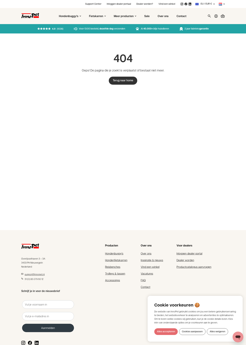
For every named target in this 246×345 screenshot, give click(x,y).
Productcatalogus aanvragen (194, 267)
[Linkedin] (190, 4)
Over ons (146, 253)
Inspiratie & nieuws (152, 260)
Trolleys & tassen (115, 273)
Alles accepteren (166, 331)
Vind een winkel (166, 4)
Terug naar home (123, 80)
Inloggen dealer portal (189, 253)
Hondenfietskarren (116, 260)
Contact (145, 287)
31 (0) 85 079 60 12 (34, 278)
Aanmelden (48, 328)
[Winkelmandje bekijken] (221, 16)
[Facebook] (186, 4)
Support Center (93, 4)
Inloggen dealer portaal (119, 4)
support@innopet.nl (35, 274)
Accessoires (112, 280)
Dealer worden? (144, 4)
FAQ (143, 280)
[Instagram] (182, 4)
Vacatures (147, 273)
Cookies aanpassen (192, 331)
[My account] (216, 16)
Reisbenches (112, 267)
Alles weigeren (217, 331)
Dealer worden (185, 260)
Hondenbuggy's (114, 253)
